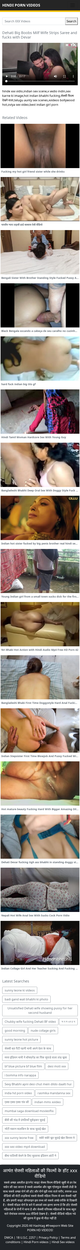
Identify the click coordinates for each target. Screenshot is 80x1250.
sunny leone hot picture (21, 1039)
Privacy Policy (48, 1237)
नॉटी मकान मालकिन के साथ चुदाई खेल (25, 1129)
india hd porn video (18, 1093)
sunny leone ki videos (20, 990)
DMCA (8, 1237)
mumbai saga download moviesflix (29, 1111)
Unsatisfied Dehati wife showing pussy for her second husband (40, 1010)
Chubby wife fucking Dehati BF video (30, 1022)
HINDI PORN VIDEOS (21, 5)
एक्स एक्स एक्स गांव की (17, 1102)
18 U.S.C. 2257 (26, 1237)
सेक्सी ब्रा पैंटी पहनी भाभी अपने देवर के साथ (28, 1048)
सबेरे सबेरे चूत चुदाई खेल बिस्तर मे (57, 1138)
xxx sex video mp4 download (25, 1147)
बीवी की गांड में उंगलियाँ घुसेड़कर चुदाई (25, 1120)
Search (71, 21)
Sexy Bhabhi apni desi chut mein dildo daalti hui (38, 1084)
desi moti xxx (57, 1066)
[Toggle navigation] (72, 5)
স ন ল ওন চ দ (68, 1022)
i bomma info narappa (20, 1075)
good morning (15, 1030)
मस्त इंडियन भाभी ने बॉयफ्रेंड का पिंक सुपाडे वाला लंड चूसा (36, 1057)
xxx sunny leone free (19, 1138)
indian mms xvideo (47, 1102)
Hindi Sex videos (63, 1242)
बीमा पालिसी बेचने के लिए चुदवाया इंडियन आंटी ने (30, 1156)
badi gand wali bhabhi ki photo (26, 999)
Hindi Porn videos (36, 1242)
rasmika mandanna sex (54, 1093)
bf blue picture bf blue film (23, 1066)
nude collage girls (43, 1030)
